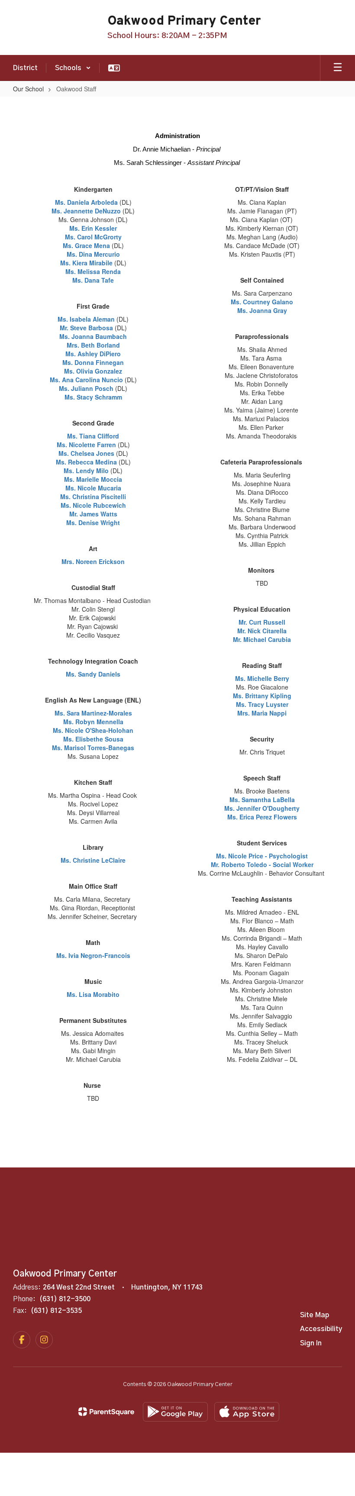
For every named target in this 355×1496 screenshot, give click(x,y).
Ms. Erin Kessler (93, 228)
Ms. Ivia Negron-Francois (93, 955)
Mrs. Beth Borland (93, 345)
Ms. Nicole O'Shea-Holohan (93, 730)
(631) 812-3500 (64, 1299)
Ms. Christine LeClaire (93, 860)
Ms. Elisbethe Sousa (93, 739)
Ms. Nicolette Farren (86, 444)
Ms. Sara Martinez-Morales (93, 713)
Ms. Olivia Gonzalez (93, 371)
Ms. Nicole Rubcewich (93, 505)
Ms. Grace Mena (86, 245)
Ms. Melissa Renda (93, 271)
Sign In (311, 1343)
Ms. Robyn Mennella (93, 721)
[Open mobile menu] (337, 68)
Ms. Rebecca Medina (86, 462)
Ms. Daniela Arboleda (86, 202)
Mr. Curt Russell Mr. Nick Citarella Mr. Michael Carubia (262, 631)
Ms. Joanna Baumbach (93, 336)
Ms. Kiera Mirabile (86, 262)
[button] (73, 68)
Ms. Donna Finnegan (93, 362)
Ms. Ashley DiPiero (93, 353)
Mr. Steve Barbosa (86, 327)
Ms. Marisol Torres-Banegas (93, 747)
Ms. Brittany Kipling (262, 695)
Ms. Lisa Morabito (93, 994)
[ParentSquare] (106, 1411)
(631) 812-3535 (56, 1310)
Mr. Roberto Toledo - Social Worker (262, 864)
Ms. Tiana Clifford (93, 436)
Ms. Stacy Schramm (93, 397)
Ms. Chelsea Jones (86, 453)
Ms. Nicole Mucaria (93, 488)
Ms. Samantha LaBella (262, 799)
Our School (28, 88)
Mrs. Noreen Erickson (93, 561)
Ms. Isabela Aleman (86, 319)
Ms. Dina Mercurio (93, 254)
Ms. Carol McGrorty (93, 236)
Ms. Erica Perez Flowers (262, 816)
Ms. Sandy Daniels (93, 674)
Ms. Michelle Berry (262, 678)
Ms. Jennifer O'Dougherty (262, 808)
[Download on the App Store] (246, 1412)
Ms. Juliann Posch (86, 388)
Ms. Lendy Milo (86, 470)
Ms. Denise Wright (93, 522)
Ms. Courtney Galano (262, 301)
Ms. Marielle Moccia (93, 479)
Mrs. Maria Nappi (262, 713)
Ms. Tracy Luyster (262, 704)
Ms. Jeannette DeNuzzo (87, 210)
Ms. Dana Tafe (93, 280)
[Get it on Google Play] (175, 1412)
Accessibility (321, 1328)
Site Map (314, 1315)
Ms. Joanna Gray (262, 310)
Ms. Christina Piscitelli (93, 496)
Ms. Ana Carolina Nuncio (86, 379)
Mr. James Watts (93, 513)
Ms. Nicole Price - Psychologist (262, 855)
